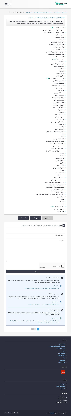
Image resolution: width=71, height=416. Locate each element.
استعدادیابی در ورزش (59, 49)
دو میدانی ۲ (61, 110)
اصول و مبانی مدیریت (59, 57)
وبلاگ (64, 358)
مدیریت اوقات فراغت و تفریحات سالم (55, 187)
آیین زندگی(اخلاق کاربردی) (57, 42)
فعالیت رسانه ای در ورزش (57, 149)
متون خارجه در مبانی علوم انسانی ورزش (54, 182)
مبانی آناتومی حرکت (59, 178)
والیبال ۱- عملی (60, 202)
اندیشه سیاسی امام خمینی (57, 64)
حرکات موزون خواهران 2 (58, 98)
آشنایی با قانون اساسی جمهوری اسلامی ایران (53, 30)
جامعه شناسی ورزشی (59, 93)
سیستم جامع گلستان (60, 386)
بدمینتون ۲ (61, 71)
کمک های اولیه (60, 175)
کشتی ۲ (62, 170)
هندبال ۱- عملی (60, 197)
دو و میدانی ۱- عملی (59, 115)
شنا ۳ (62, 136)
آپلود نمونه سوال (61, 353)
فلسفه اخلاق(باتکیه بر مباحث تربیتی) (55, 151)
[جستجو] (9, 4)
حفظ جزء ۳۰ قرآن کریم (58, 103)
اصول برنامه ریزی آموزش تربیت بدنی (55, 52)
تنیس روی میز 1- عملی (58, 88)
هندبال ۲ (62, 199)
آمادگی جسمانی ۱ (60, 35)
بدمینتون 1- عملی (60, 69)
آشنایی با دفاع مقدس (58, 28)
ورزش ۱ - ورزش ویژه (59, 207)
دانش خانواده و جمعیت (58, 107)
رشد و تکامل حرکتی (59, 117)
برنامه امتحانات (23, 218)
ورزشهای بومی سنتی (59, 209)
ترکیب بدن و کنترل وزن (58, 81)
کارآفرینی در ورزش (59, 165)
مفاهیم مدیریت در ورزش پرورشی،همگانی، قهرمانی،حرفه (50, 194)
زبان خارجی (61, 124)
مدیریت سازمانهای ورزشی (58, 190)
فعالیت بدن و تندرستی (58, 146)
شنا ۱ (63, 134)
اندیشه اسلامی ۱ (60, 59)
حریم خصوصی (62, 360)
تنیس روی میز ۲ (60, 91)
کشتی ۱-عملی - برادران (58, 168)
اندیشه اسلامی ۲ (60, 62)
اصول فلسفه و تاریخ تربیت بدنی (56, 54)
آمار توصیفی (61, 40)
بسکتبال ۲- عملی (60, 76)
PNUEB (52, 413)
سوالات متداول (62, 344)
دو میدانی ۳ (61, 112)
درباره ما (63, 351)
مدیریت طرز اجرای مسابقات (57, 192)
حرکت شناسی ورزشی (59, 100)
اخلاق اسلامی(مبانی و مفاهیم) (56, 45)
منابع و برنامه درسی (34, 218)
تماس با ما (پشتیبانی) (60, 349)
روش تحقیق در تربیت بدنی (57, 122)
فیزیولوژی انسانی (60, 158)
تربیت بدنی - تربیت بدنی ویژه (56, 78)
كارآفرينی (62, 163)
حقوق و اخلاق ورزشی (59, 105)
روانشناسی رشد (60, 120)
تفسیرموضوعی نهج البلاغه (58, 86)
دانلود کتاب (62, 384)
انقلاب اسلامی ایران (59, 66)
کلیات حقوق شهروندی (58, 173)
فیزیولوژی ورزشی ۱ (59, 161)
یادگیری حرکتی (60, 211)
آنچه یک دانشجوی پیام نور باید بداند (57, 346)
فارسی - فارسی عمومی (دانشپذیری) (55, 141)
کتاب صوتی (62, 389)
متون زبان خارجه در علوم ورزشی (56, 185)
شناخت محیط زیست (59, 139)
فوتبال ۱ (62, 153)
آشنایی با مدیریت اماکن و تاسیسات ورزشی (53, 33)
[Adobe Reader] (63, 372)
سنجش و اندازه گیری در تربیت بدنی (55, 132)
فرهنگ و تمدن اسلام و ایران (57, 144)
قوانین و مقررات (61, 363)
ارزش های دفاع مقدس (58, 47)
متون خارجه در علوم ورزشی (57, 180)
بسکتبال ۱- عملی (60, 74)
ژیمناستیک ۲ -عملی (59, 129)
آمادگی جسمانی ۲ (59, 37)
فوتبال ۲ (62, 156)
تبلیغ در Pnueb (61, 356)
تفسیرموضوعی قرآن (59, 83)
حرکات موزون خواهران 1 (58, 95)
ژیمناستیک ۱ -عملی (59, 127)
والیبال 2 (62, 204)
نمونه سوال (47, 218)
